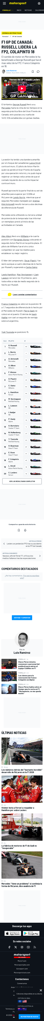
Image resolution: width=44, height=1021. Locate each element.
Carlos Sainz (31, 267)
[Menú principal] (4, 3)
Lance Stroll (34, 163)
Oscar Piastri (30, 260)
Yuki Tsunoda (7, 332)
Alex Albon (6, 236)
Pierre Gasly (29, 310)
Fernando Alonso (21, 239)
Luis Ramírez (11, 70)
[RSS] (34, 947)
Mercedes (6, 107)
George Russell (19, 104)
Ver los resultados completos (22, 481)
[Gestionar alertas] (25, 530)
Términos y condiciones (14, 1009)
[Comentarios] (39, 71)
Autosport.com (22, 969)
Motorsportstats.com (22, 972)
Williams (25, 236)
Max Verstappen (24, 274)
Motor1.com (22, 961)
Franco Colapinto (9, 304)
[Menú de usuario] (39, 3)
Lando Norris (19, 197)
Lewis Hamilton (8, 274)
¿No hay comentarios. (22, 576)
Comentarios (22, 983)
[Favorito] (32, 71)
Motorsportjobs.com (22, 965)
